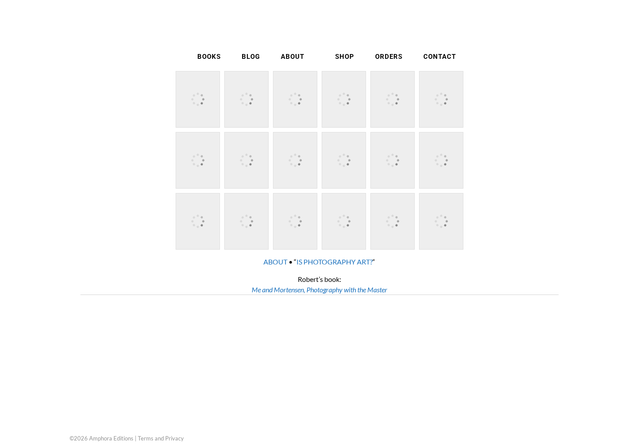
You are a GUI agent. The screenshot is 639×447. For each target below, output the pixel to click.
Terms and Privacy (161, 438)
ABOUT (275, 261)
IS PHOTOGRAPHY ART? (334, 261)
